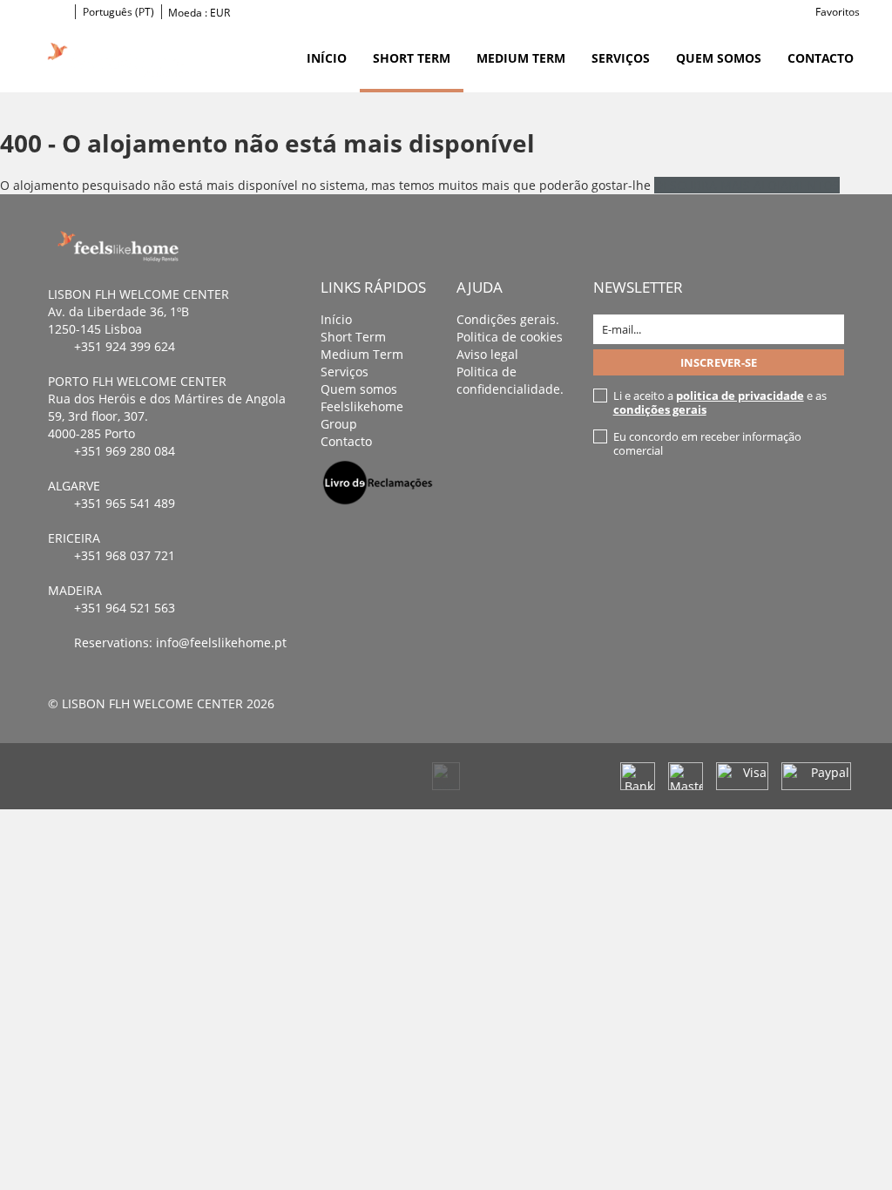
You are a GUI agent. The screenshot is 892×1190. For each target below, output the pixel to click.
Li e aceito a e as (720, 402)
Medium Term (520, 58)
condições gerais (659, 409)
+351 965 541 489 (124, 503)
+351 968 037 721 (124, 555)
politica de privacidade (740, 395)
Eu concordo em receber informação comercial (707, 443)
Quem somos (718, 58)
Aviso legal (487, 354)
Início (327, 58)
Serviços (620, 58)
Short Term (411, 58)
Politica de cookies (509, 336)
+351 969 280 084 (124, 451)
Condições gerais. (507, 319)
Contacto (820, 58)
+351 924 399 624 (124, 346)
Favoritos (837, 11)
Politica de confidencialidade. (510, 380)
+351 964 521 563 (124, 607)
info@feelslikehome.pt (221, 642)
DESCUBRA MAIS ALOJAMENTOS (747, 185)
